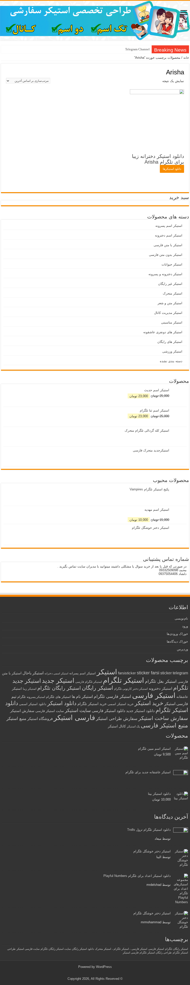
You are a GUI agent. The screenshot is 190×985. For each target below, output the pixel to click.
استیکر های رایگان (169, 342)
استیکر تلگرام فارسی (88, 681)
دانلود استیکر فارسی (108, 711)
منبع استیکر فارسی (164, 725)
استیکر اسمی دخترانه (56, 673)
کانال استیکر (117, 726)
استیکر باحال (33, 673)
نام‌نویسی (181, 618)
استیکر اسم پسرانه (82, 673)
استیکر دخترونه (160, 688)
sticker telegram (174, 673)
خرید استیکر (149, 703)
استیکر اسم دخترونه (168, 235)
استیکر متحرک (172, 293)
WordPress (104, 967)
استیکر (107, 672)
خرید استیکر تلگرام (92, 704)
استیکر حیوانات (172, 264)
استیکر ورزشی (172, 351)
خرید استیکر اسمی (121, 704)
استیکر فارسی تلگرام (112, 696)
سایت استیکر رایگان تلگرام (56, 948)
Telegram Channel (137, 49)
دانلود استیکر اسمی (32, 704)
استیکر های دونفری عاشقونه (162, 332)
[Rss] (99, 973)
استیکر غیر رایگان (170, 284)
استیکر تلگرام (123, 680)
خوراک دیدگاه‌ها (177, 641)
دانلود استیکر (61, 703)
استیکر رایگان (97, 688)
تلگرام (21, 697)
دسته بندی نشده (171, 361)
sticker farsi (148, 672)
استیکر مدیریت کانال (168, 313)
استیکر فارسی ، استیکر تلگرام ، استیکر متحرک (121, 948)
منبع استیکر (16, 718)
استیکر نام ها (82, 696)
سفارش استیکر (22, 711)
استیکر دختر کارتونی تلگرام (131, 688)
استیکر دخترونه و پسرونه (165, 274)
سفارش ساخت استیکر (163, 718)
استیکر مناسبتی (171, 322)
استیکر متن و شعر (170, 303)
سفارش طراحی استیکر (116, 718)
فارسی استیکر (74, 717)
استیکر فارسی (153, 695)
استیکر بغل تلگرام (161, 681)
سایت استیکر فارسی (49, 711)
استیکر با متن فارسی (168, 245)
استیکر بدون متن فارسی (165, 255)
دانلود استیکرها (172, 169)
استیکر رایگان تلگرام (59, 688)
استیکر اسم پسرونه (168, 226)
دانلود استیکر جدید (140, 711)
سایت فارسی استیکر (28, 948)
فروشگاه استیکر (40, 719)
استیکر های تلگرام (58, 697)
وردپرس (182, 649)
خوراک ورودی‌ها (177, 634)
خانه (186, 58)
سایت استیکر (78, 710)
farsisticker (127, 673)
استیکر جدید (58, 680)
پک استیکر (133, 726)
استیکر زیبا (29, 688)
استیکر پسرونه (36, 696)
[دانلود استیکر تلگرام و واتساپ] (95, 20)
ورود (185, 626)
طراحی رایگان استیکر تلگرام (156, 952)
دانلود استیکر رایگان (83, 948)
